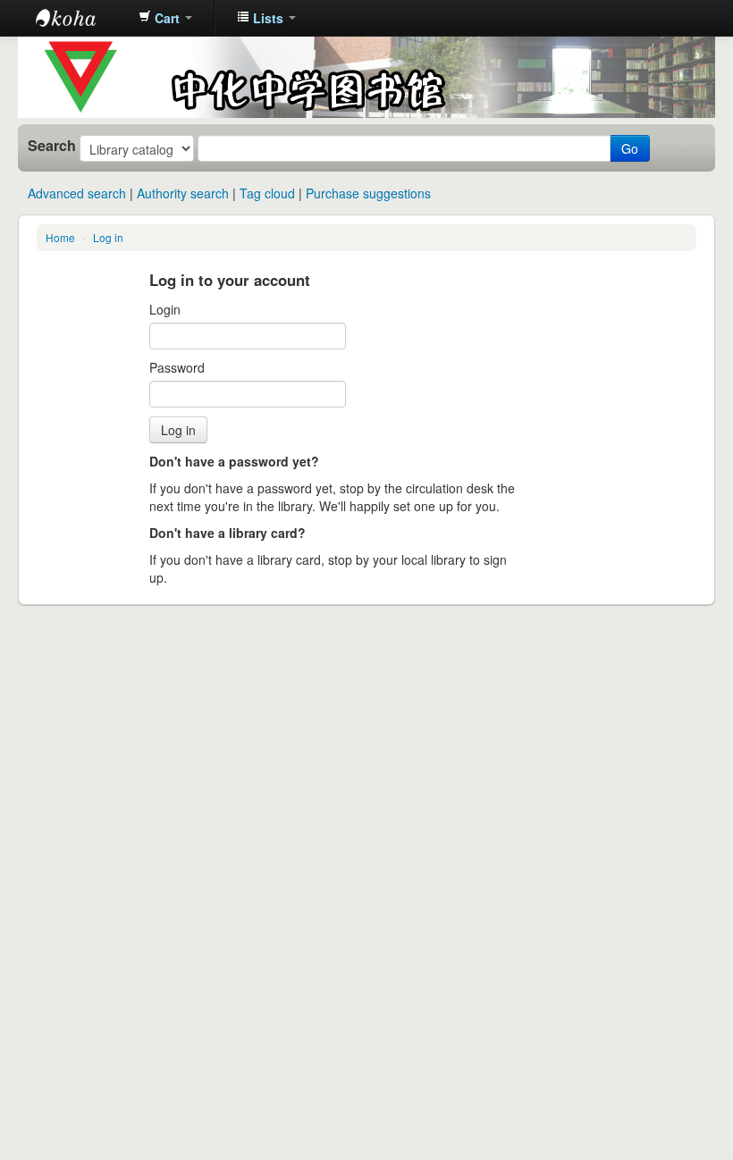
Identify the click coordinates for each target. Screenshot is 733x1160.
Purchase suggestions (368, 193)
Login (165, 309)
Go (629, 148)
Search (52, 146)
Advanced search (77, 193)
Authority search (183, 193)
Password (177, 367)
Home (60, 237)
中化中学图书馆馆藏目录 (80, 18)
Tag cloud (267, 193)
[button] (165, 18)
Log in (108, 237)
